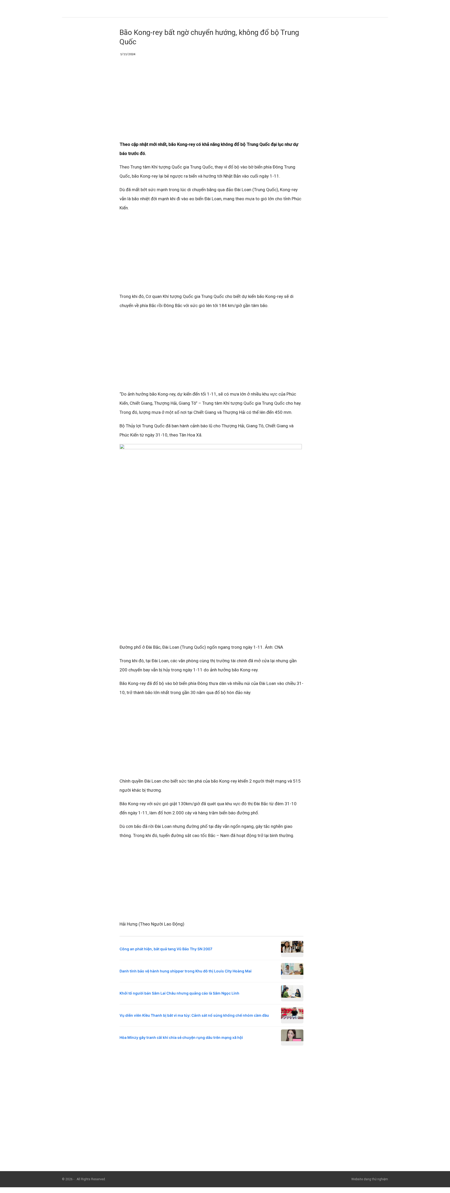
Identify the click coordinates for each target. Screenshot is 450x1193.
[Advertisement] (211, 101)
